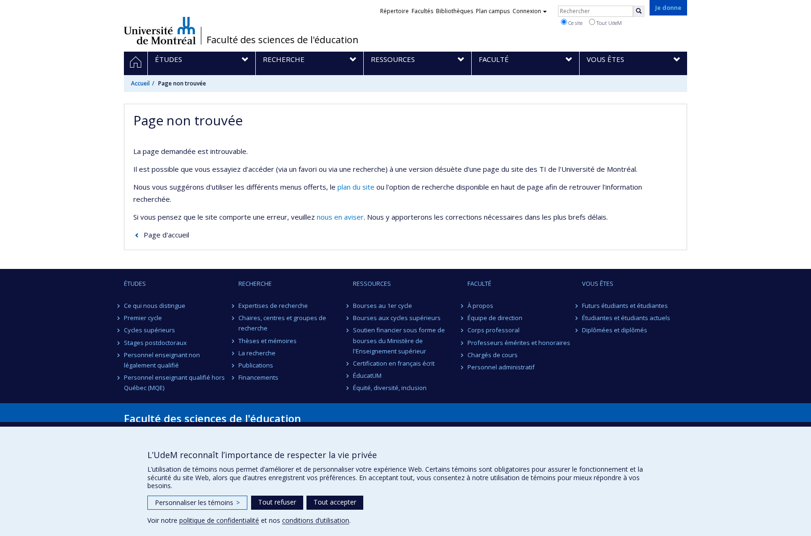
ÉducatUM (367, 375)
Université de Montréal (160, 30)
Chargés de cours (492, 355)
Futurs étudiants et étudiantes (625, 305)
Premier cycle (143, 318)
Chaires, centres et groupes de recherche (282, 323)
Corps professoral (493, 330)
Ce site (574, 22)
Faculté (479, 283)
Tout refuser (277, 502)
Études (135, 283)
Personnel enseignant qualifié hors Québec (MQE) (174, 382)
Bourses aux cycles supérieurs (397, 318)
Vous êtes (597, 283)
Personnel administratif (501, 367)
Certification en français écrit (394, 363)
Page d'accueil (166, 234)
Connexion (527, 11)
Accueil (140, 83)
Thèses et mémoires (267, 341)
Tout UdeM (608, 22)
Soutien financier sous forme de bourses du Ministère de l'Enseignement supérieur (399, 340)
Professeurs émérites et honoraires (518, 342)
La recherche (256, 353)
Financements (258, 377)
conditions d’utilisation (315, 520)
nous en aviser (340, 217)
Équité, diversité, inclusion (390, 387)
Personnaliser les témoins (197, 502)
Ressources (372, 283)
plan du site (356, 186)
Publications (255, 365)
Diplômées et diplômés (614, 330)
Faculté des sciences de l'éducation (283, 40)
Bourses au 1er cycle (382, 305)
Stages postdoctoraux (155, 342)
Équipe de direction (494, 318)
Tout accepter (335, 502)
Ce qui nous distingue (154, 305)
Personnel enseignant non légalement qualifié (162, 360)
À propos (480, 305)
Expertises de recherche (273, 305)
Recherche (255, 283)
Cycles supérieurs (149, 330)
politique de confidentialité (219, 520)
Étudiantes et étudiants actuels (626, 318)
